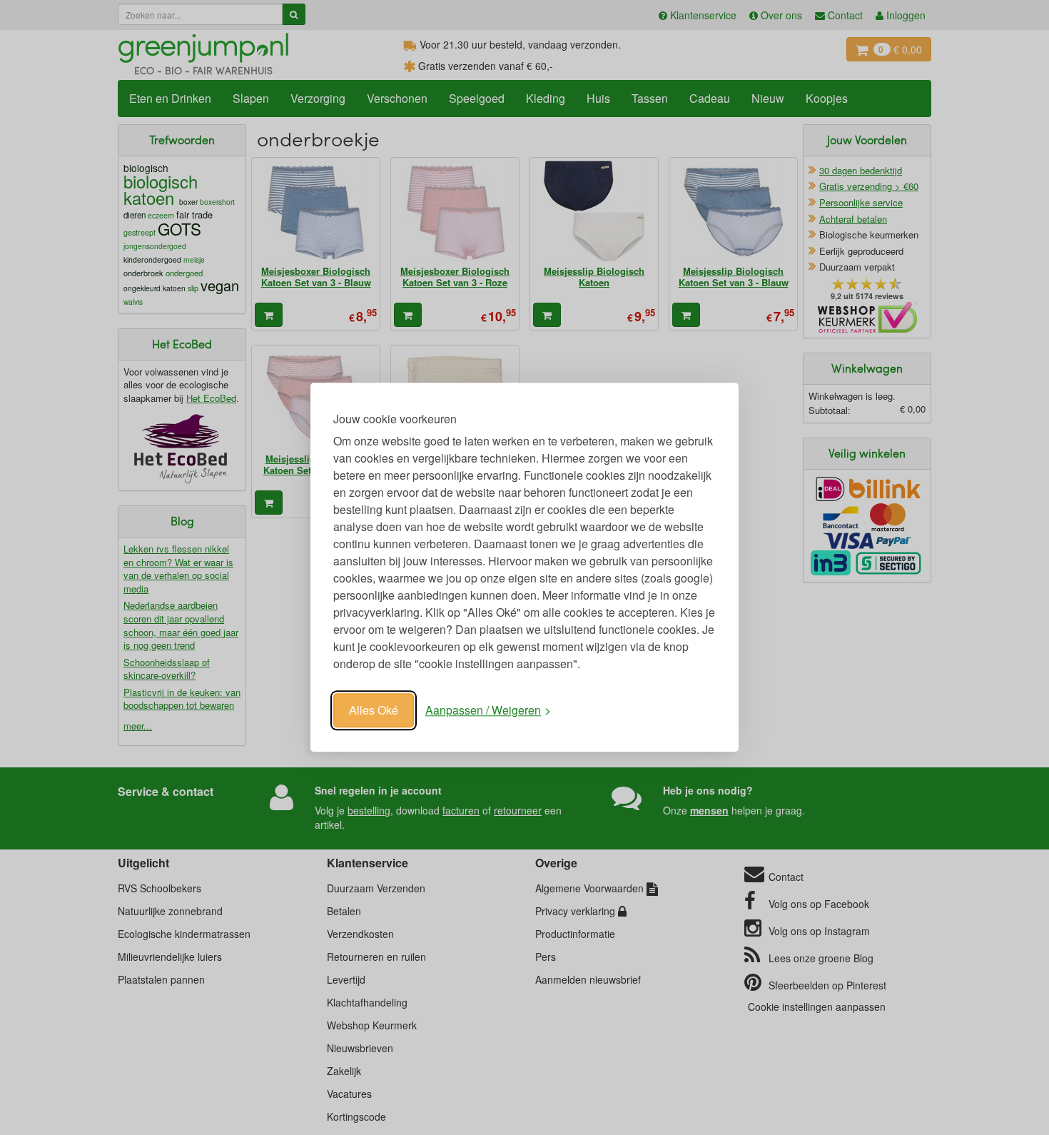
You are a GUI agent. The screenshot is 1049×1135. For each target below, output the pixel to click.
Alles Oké (373, 710)
